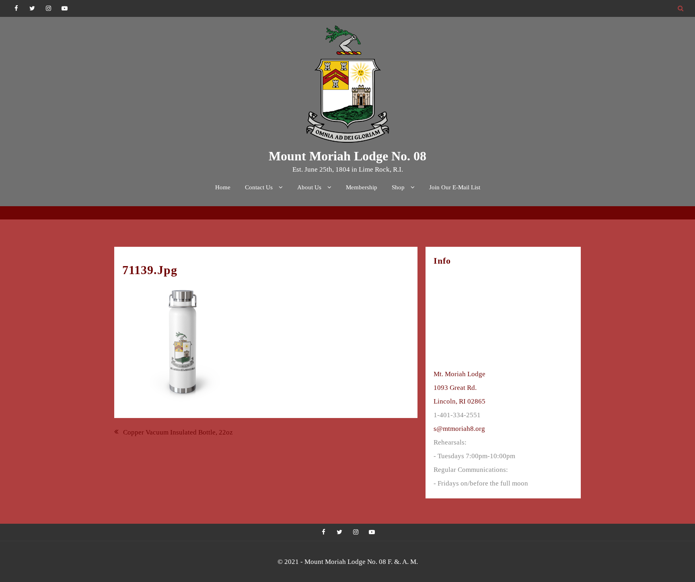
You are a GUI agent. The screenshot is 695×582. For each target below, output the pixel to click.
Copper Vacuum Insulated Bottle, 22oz (178, 432)
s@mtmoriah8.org (459, 428)
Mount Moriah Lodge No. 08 (347, 156)
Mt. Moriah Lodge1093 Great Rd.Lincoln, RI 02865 (459, 387)
